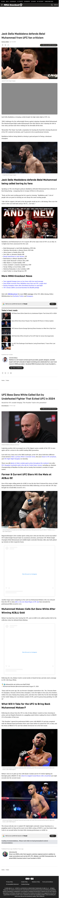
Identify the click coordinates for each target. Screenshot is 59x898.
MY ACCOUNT (40, 1)
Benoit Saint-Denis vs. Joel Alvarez (13, 256)
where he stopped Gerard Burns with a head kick (36, 776)
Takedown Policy (36, 882)
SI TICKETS (20, 1)
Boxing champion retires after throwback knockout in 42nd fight (23, 285)
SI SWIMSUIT (13, 1)
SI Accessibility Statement (12, 884)
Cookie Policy (24, 882)
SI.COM (3, 1)
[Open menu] (2, 5)
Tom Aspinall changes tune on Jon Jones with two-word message (23, 281)
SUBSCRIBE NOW (49, 1)
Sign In (56, 5)
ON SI (7, 1)
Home (3, 380)
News (7, 380)
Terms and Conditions (47, 882)
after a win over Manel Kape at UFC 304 (27, 602)
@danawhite (9, 684)
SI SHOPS (33, 1)
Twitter (21, 296)
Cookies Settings (25, 884)
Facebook (16, 296)
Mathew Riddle (5, 41)
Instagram (30, 296)
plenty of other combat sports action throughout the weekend (30, 463)
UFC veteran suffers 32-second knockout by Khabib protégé (21, 287)
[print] (11, 373)
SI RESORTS (27, 1)
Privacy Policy (9, 882)
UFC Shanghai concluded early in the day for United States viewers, (22, 465)
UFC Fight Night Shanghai (12, 459)
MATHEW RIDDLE (13, 357)
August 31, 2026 (34, 686)
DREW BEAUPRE (13, 852)
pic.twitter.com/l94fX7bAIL (22, 684)
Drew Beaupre (5, 405)
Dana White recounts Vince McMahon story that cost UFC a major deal (24, 283)
